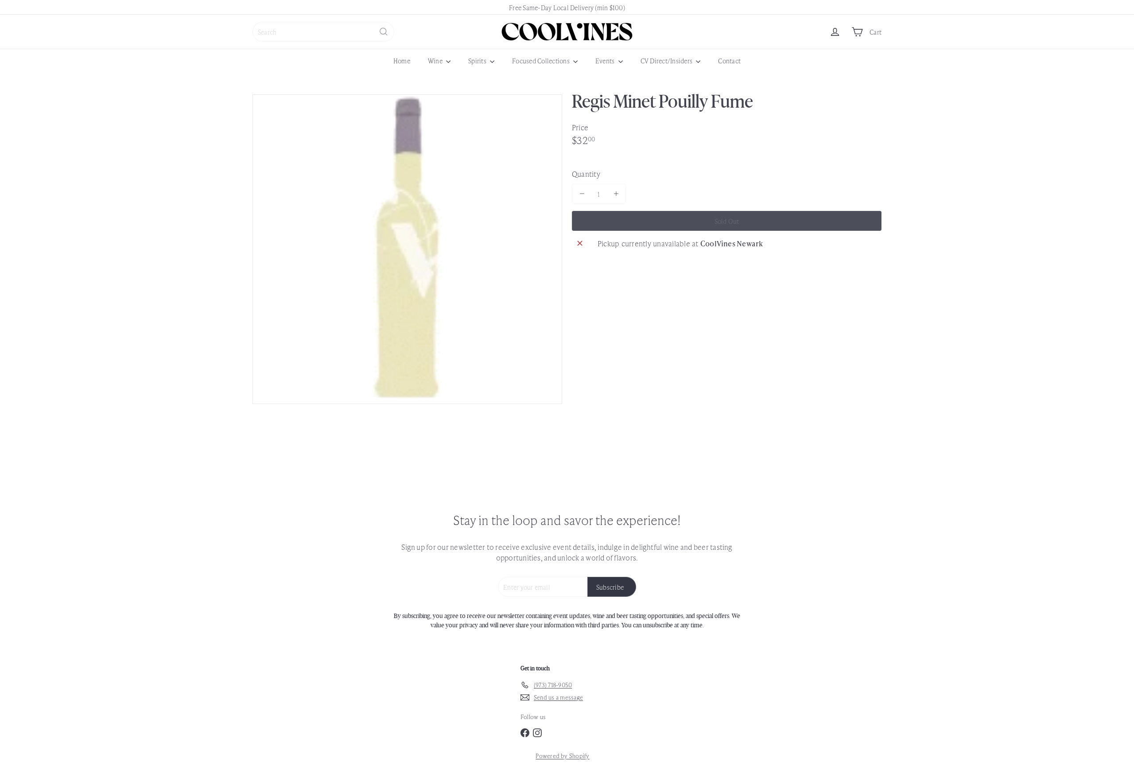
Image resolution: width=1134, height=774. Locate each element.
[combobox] (323, 32)
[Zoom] (407, 249)
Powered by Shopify (562, 755)
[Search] (383, 32)
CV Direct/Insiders (667, 60)
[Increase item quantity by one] (616, 194)
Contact (729, 60)
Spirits (478, 60)
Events (605, 60)
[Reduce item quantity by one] (582, 194)
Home (401, 60)
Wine (436, 60)
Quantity (586, 173)
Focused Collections (541, 60)
